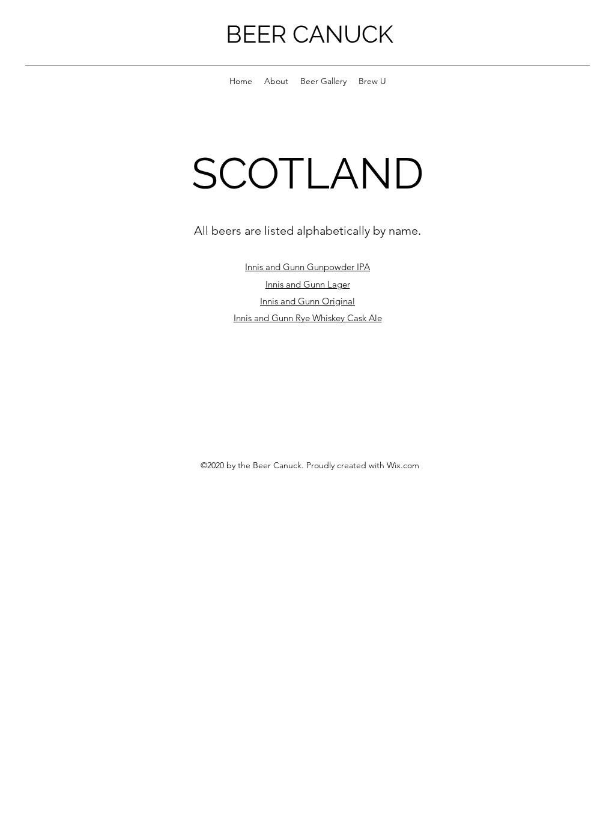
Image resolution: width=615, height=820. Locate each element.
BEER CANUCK (309, 34)
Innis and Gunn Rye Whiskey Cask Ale (308, 318)
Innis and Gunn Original (307, 301)
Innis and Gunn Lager (307, 284)
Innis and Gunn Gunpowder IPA (307, 267)
